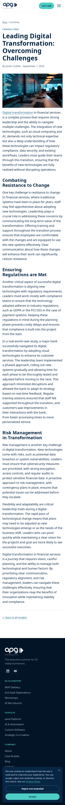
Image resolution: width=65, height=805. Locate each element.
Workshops (11, 698)
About (8, 751)
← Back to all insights (14, 617)
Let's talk (47, 5)
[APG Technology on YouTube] (15, 671)
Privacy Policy (33, 781)
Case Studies (12, 756)
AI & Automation (14, 724)
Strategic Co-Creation (17, 735)
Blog (4, 22)
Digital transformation (17, 112)
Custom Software (15, 729)
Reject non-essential (33, 788)
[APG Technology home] (10, 6)
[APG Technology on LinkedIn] (8, 671)
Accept (32, 796)
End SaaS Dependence (17, 692)
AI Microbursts (13, 703)
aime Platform (13, 719)
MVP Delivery (12, 687)
